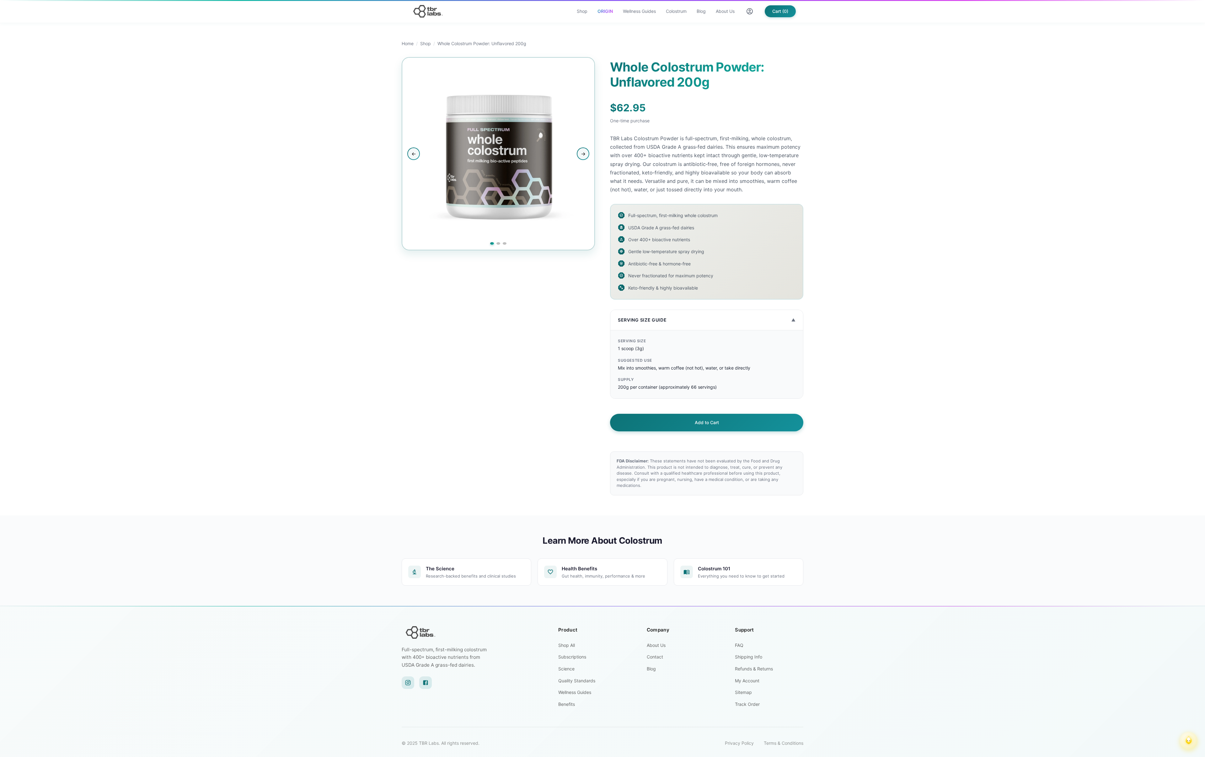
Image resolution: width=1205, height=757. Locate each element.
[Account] (750, 11)
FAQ (739, 645)
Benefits (566, 704)
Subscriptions (572, 656)
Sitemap (743, 692)
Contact (655, 656)
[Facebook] (425, 682)
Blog (701, 11)
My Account (747, 680)
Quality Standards (576, 680)
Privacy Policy (739, 743)
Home (408, 43)
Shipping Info (748, 656)
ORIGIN (605, 11)
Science (566, 668)
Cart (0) (780, 11)
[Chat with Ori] (1188, 740)
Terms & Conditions (783, 743)
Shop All (566, 645)
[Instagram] (408, 682)
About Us (725, 11)
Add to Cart (707, 422)
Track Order (747, 704)
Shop (582, 11)
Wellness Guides (639, 11)
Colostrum (676, 11)
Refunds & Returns (754, 668)
